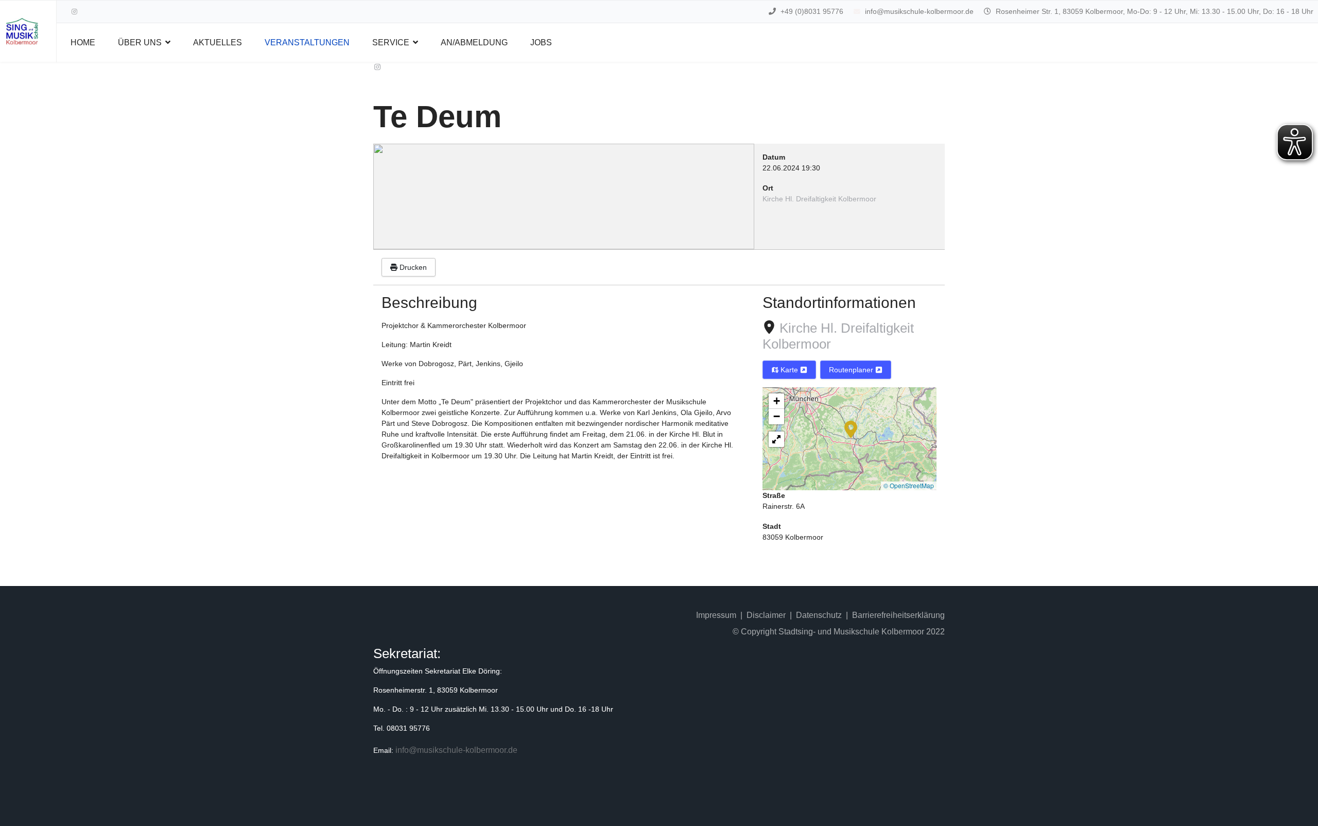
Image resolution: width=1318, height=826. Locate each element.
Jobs (541, 42)
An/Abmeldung (474, 42)
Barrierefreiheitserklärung (898, 615)
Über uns (140, 42)
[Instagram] (74, 11)
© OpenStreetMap (908, 485)
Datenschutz (819, 615)
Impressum (716, 615)
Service (390, 42)
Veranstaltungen (307, 42)
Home (83, 42)
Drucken (412, 267)
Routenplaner (852, 370)
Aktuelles (217, 42)
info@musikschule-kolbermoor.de (919, 11)
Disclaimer (766, 615)
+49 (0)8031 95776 (812, 11)
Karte (789, 370)
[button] (850, 428)
